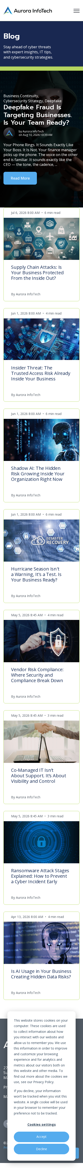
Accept (41, 1136)
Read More (20, 178)
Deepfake (53, 100)
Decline (41, 1149)
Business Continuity (20, 95)
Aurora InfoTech (33, 131)
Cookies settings (41, 1124)
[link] (27, 10)
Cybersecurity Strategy (23, 100)
